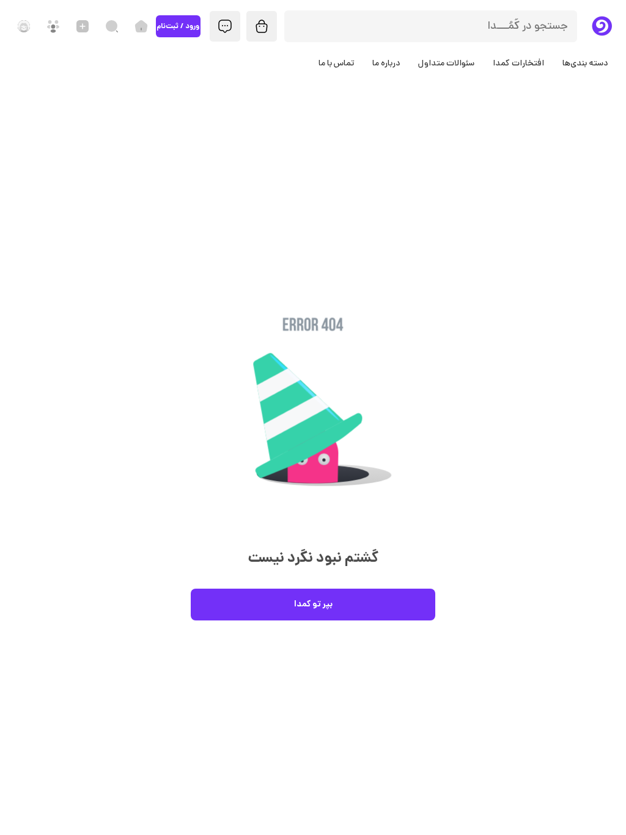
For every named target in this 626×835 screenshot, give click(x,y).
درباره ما (386, 63)
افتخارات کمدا (518, 63)
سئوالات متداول (446, 63)
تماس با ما (336, 63)
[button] (313, 423)
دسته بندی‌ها (585, 63)
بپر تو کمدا (313, 604)
